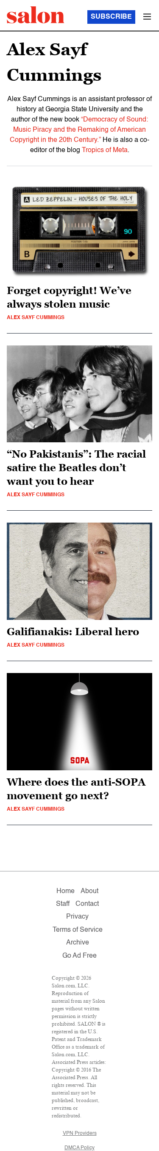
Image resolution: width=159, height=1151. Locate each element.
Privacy (77, 916)
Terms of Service (78, 930)
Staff (63, 904)
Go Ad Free (79, 956)
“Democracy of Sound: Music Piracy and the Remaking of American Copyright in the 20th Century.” (79, 130)
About (89, 891)
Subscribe (111, 17)
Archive (77, 942)
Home (65, 891)
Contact (87, 904)
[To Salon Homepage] (35, 14)
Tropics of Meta (105, 150)
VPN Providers (80, 1133)
